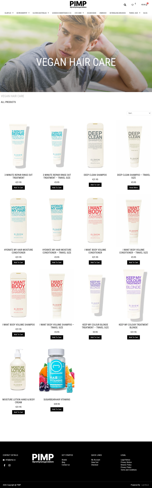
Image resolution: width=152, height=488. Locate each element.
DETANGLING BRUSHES (118, 13)
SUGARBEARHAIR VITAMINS (57, 399)
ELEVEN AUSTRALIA (40, 13)
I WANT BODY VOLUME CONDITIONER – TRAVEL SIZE (133, 251)
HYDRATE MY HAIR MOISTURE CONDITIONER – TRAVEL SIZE (56, 251)
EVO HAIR (78, 13)
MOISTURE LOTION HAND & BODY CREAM (18, 401)
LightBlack (145, 485)
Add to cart (18, 187)
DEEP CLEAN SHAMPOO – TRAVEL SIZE (133, 176)
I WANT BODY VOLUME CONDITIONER (95, 251)
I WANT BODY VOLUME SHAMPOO (18, 324)
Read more (133, 187)
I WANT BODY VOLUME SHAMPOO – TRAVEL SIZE (57, 326)
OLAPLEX (8, 13)
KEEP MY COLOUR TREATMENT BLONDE (133, 326)
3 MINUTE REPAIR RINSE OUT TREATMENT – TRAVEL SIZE (57, 176)
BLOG (145, 13)
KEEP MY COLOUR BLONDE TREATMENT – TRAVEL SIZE (95, 326)
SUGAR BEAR (91, 13)
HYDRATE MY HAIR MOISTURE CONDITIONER (18, 251)
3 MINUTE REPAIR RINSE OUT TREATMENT (19, 176)
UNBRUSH (103, 13)
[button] (125, 5)
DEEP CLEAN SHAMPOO (95, 174)
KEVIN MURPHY (22, 13)
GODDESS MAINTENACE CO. (61, 13)
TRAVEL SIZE (133, 13)
